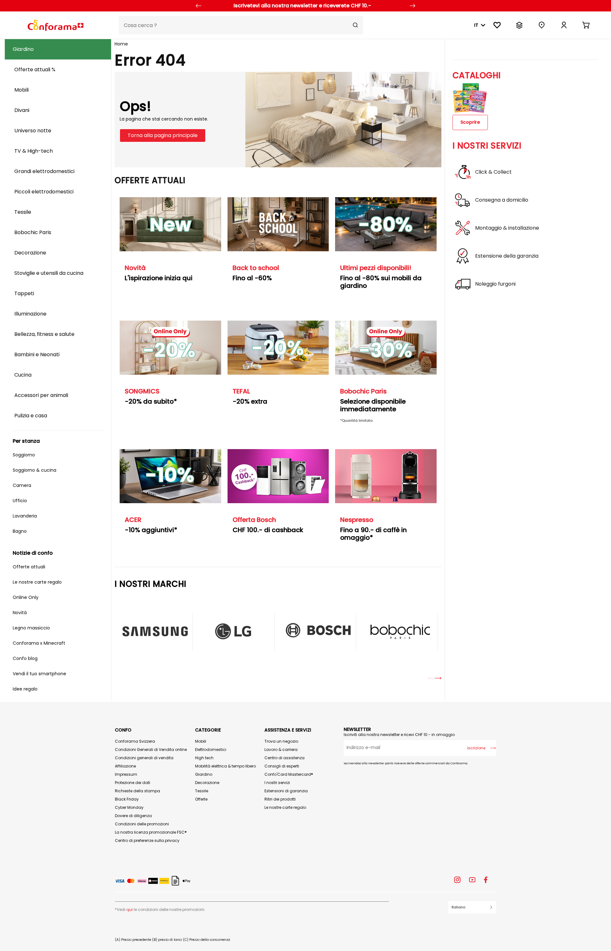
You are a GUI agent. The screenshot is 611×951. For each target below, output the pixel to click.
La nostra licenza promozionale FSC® (151, 832)
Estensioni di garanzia (286, 791)
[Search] (355, 25)
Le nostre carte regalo (285, 807)
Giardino (203, 774)
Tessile (201, 791)
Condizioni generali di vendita (144, 757)
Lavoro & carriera (281, 749)
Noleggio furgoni (495, 284)
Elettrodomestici (210, 749)
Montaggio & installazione (507, 228)
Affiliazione (125, 766)
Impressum (126, 774)
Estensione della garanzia (506, 256)
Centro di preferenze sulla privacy (147, 840)
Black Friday (127, 799)
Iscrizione (476, 748)
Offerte (201, 799)
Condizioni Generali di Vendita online (151, 749)
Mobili (200, 741)
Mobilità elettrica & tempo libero (225, 766)
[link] (564, 25)
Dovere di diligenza (133, 815)
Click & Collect (493, 172)
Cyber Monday (129, 807)
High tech (204, 757)
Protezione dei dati (132, 782)
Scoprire (470, 122)
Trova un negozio (281, 741)
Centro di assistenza (284, 757)
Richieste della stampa (137, 791)
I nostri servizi (277, 782)
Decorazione (207, 782)
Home (121, 44)
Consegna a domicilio (501, 200)
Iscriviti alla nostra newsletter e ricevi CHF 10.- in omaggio (399, 734)
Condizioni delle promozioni (142, 824)
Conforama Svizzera (135, 741)
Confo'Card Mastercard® (288, 774)
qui (129, 909)
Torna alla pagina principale (163, 135)
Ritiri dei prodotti (280, 799)
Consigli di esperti (281, 766)
